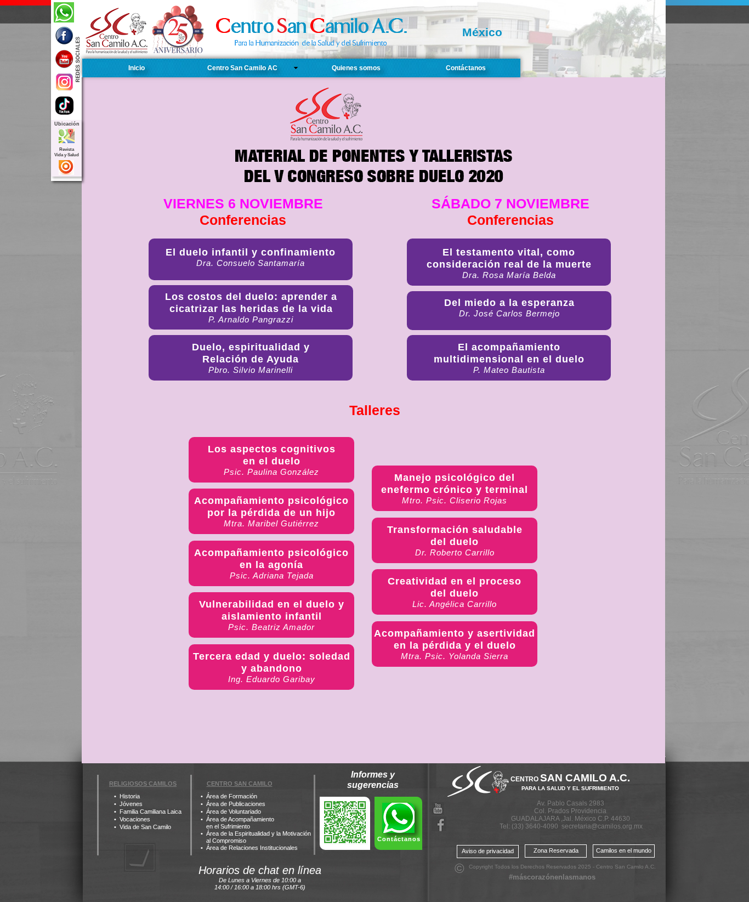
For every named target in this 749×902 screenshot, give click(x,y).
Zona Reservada (556, 850)
